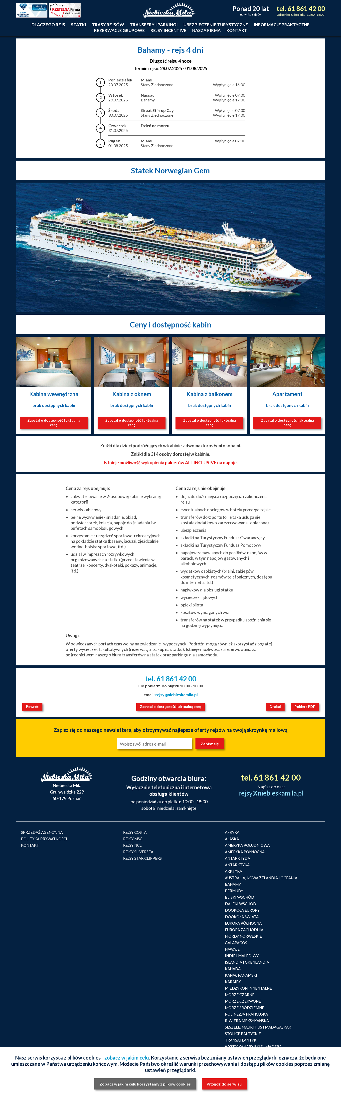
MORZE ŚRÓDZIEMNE (244, 1007)
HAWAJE (232, 949)
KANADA (233, 968)
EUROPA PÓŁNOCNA (243, 923)
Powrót (32, 706)
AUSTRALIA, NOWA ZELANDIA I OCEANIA (261, 877)
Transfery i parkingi (154, 24)
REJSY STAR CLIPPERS (142, 858)
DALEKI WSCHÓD (240, 903)
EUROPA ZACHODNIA (244, 929)
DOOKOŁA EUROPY (242, 910)
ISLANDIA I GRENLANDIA (247, 962)
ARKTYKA (233, 871)
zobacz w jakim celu (126, 1058)
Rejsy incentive (168, 30)
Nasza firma (206, 30)
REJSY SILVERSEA (138, 851)
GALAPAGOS (236, 942)
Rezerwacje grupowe (119, 30)
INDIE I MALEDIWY (242, 955)
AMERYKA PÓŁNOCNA (245, 851)
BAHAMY (233, 884)
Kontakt (236, 30)
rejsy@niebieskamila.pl (176, 694)
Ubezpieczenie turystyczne (215, 24)
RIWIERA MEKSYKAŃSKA (247, 1020)
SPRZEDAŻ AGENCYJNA (42, 832)
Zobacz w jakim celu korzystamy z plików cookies (145, 1084)
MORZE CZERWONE (243, 1001)
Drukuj (275, 706)
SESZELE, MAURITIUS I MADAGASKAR (258, 1027)
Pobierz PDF (305, 706)
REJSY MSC (132, 838)
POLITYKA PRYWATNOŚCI (44, 838)
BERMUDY (234, 890)
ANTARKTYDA (237, 858)
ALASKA (232, 838)
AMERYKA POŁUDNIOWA (247, 845)
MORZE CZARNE (239, 994)
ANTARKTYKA (237, 864)
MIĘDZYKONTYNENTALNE (248, 988)
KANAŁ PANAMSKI (241, 975)
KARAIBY (233, 981)
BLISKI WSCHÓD (239, 897)
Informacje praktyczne (282, 24)
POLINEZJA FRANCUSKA (246, 1014)
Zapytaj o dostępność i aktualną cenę (53, 422)
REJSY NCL (132, 845)
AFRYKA (232, 832)
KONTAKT (30, 845)
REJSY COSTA (135, 832)
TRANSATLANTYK (240, 1040)
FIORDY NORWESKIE (243, 936)
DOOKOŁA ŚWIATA (242, 916)
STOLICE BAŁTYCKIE (243, 1033)
